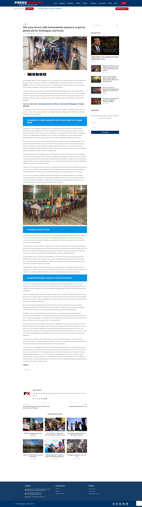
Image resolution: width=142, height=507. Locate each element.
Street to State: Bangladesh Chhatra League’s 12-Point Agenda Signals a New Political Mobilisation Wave (111, 79)
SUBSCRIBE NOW (122, 8)
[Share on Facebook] (33, 74)
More (115, 3)
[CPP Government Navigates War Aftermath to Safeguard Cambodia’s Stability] (96, 101)
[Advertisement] (71, 14)
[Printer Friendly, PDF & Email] (25, 365)
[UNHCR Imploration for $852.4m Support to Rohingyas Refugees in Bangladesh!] (55, 446)
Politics (78, 3)
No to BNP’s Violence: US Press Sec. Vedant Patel (50, 8)
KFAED (25, 85)
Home (55, 3)
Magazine (62, 3)
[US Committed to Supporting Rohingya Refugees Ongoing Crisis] (55, 424)
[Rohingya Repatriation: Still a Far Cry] (77, 446)
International (102, 3)
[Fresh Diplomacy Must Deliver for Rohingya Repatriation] (77, 424)
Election (85, 3)
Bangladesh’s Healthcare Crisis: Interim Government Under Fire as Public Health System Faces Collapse (111, 68)
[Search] (128, 3)
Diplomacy (93, 3)
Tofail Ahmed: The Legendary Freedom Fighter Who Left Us (104, 58)
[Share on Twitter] (37, 74)
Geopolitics (70, 3)
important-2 (27, 369)
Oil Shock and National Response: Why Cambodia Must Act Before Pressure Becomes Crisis (111, 90)
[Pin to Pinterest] (40, 74)
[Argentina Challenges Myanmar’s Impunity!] (33, 424)
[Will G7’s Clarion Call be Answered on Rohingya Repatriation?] (33, 446)
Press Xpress (31, 33)
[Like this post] (30, 74)
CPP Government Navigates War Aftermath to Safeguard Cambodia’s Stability (111, 100)
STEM (110, 3)
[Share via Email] (44, 74)
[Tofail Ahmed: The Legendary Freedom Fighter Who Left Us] (105, 45)
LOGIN (123, 3)
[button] (35, 8)
